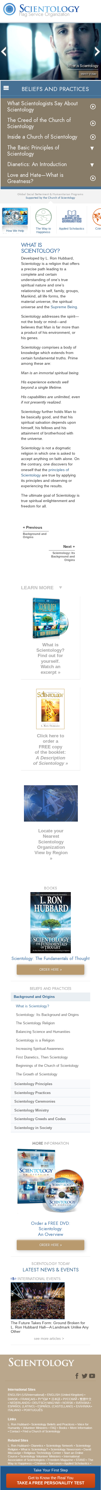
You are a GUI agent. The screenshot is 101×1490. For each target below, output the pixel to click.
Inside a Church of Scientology (42, 137)
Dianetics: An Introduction (37, 164)
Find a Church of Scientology (41, 1431)
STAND (80, 1459)
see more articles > (49, 1339)
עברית (43, 1399)
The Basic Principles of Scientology (33, 151)
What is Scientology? (32, 1006)
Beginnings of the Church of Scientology (47, 1066)
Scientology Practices (32, 1093)
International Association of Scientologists (43, 1458)
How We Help (15, 231)
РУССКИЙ (70, 1399)
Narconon (55, 1463)
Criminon (40, 1463)
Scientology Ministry (31, 1110)
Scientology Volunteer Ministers (40, 1456)
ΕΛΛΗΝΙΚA (83, 1406)
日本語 (55, 1399)
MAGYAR (53, 1402)
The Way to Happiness (43, 230)
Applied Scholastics (71, 228)
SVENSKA (82, 1402)
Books (63, 1427)
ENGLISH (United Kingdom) (65, 1394)
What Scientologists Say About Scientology (42, 107)
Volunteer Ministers (35, 1427)
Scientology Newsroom (66, 1449)
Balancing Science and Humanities (43, 1032)
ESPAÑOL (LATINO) (21, 1406)
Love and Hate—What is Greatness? (35, 178)
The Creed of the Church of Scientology (39, 123)
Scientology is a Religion (35, 1040)
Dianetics (37, 1445)
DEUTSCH (39, 1402)
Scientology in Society (33, 1128)
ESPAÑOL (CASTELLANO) (55, 1406)
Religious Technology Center (42, 1452)
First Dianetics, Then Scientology (42, 1057)
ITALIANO (14, 1410)
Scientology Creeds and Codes (40, 1119)
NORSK (67, 1402)
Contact (15, 1431)
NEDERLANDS (20, 1402)
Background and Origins (34, 997)
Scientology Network (59, 1445)
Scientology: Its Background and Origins (47, 1015)
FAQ (53, 1427)
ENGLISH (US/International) (26, 1394)
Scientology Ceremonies (34, 1101)
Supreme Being (64, 307)
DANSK (13, 1399)
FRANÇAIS (27, 1399)
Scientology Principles (33, 1084)
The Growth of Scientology (36, 1074)
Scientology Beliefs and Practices (53, 1424)
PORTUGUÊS (33, 1410)
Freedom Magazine (60, 1459)
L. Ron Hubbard (18, 1424)
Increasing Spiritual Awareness (40, 1049)
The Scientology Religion (35, 1023)
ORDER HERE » (50, 969)
